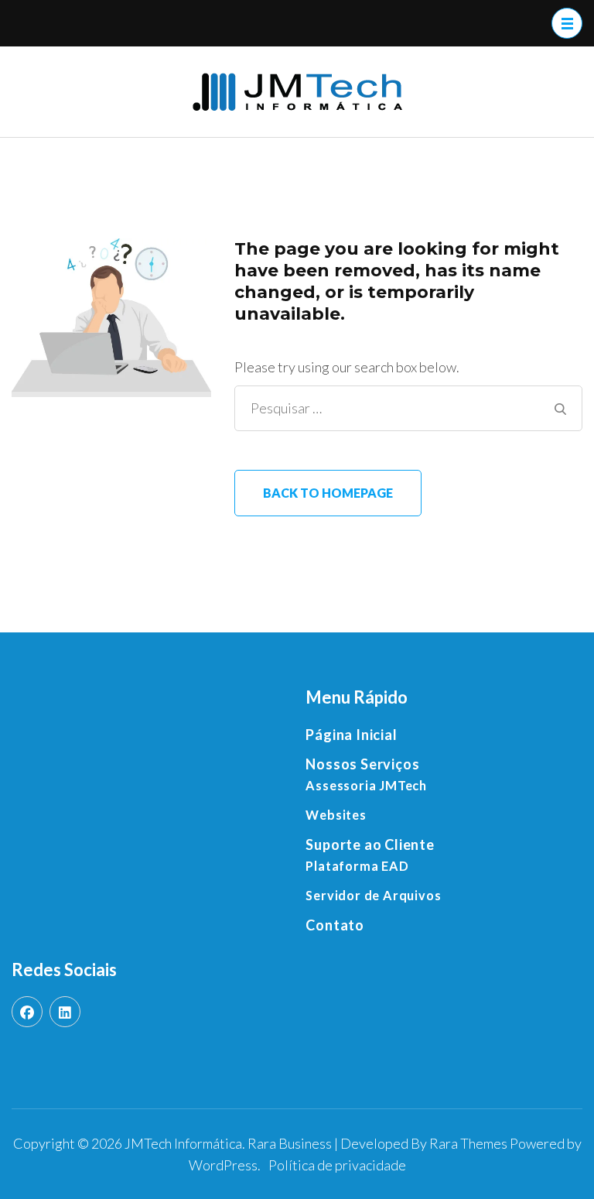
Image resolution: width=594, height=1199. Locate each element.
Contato (335, 925)
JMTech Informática (183, 1143)
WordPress (223, 1164)
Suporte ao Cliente (370, 844)
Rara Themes (468, 1143)
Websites (336, 814)
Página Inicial (351, 734)
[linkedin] (65, 1011)
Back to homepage (328, 492)
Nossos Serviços (362, 763)
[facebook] (27, 1011)
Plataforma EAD (357, 865)
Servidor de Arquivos (373, 895)
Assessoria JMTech (366, 785)
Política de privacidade (337, 1164)
